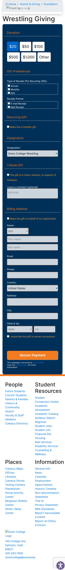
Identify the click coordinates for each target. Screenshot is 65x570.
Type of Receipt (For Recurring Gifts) (27, 81)
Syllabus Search (45, 418)
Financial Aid (43, 434)
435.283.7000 (14, 553)
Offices (9, 472)
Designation (15, 138)
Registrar (40, 422)
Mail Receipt (17, 107)
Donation (13, 32)
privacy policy (22, 365)
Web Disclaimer (44, 509)
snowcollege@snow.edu (20, 557)
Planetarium (12, 488)
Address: (12, 295)
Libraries (10, 476)
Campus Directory (16, 423)
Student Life (42, 430)
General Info (42, 468)
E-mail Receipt (18, 103)
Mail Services (43, 442)
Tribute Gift (15, 165)
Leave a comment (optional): (22, 187)
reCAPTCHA (38, 362)
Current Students (16, 395)
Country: (11, 282)
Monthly (15, 89)
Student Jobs (43, 426)
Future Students (15, 391)
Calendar (40, 476)
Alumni (9, 411)
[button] (59, 564)
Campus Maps (14, 468)
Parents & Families (16, 399)
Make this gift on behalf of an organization (33, 218)
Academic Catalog (46, 413)
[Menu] (55, 7)
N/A (13, 93)
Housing (40, 438)
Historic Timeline (45, 488)
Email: (10, 256)
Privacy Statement (46, 505)
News (38, 472)
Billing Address (17, 209)
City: (9, 310)
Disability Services (46, 446)
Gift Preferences (18, 71)
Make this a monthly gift (23, 126)
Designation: (13, 147)
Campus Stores (14, 480)
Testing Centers (15, 484)
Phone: (10, 269)
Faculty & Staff (14, 415)
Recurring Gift (17, 117)
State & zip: (13, 323)
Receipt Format (15, 98)
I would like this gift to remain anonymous (32, 336)
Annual (14, 85)
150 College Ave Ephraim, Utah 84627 (15, 545)
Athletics (10, 419)
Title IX (39, 500)
